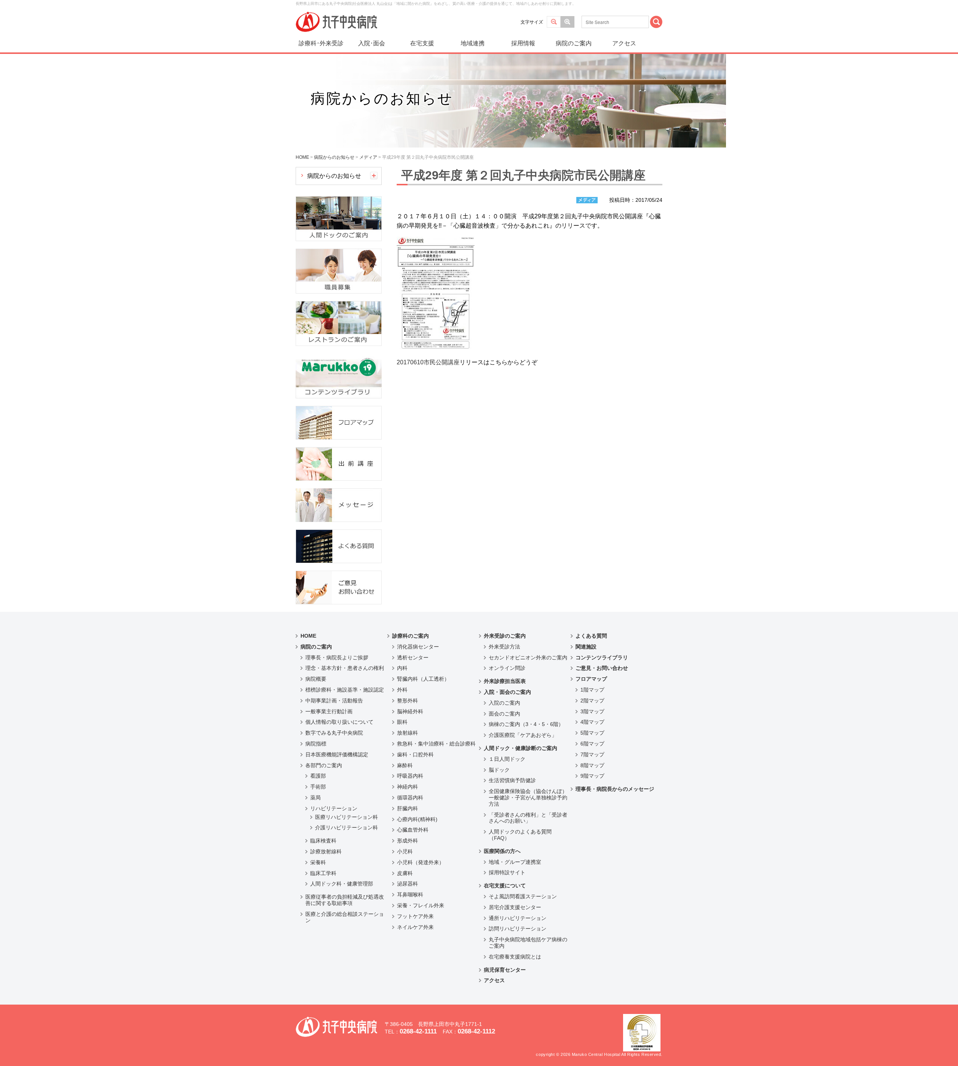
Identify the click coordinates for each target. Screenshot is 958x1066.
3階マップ (592, 711)
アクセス (624, 43)
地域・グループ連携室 (515, 862)
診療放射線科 (326, 851)
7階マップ (592, 754)
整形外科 (407, 701)
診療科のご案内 (410, 636)
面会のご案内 (504, 714)
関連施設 (586, 647)
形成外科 (407, 841)
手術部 (318, 787)
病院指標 (315, 744)
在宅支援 (422, 43)
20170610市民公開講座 (428, 362)
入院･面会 (371, 43)
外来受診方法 (504, 647)
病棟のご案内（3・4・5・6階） (526, 724)
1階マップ (592, 690)
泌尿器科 (407, 884)
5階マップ (592, 733)
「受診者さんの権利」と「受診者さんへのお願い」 (528, 818)
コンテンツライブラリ (602, 657)
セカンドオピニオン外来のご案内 (528, 657)
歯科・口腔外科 (415, 754)
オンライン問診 (507, 668)
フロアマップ (591, 679)
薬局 (315, 798)
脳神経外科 (410, 711)
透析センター (412, 657)
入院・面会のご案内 (507, 692)
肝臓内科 (407, 808)
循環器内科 (410, 798)
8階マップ (592, 765)
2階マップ (592, 701)
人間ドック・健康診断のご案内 (520, 748)
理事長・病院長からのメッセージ (615, 789)
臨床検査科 (323, 841)
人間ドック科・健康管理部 (341, 884)
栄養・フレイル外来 (420, 905)
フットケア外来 (415, 916)
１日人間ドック (507, 759)
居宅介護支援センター (515, 907)
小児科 (405, 851)
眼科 (402, 722)
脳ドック (499, 770)
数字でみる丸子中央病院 (334, 733)
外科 (402, 690)
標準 (554, 22)
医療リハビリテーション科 (346, 817)
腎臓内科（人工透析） (423, 679)
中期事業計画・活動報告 (334, 701)
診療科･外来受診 (321, 43)
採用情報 (523, 43)
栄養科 (318, 862)
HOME (308, 636)
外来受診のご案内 (505, 636)
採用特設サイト (507, 872)
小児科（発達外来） (420, 862)
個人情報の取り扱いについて (339, 722)
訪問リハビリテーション (517, 929)
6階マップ (592, 744)
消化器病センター (418, 647)
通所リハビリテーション (517, 918)
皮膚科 (405, 873)
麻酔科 (405, 765)
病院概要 (315, 679)
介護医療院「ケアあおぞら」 (523, 735)
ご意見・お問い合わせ (602, 668)
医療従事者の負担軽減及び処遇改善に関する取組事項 (344, 900)
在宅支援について (505, 886)
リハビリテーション (333, 808)
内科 (402, 668)
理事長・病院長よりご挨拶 (336, 657)
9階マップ (592, 776)
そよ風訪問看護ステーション (523, 896)
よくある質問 (591, 636)
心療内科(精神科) (417, 819)
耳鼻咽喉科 (410, 895)
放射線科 (407, 733)
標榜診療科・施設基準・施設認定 (344, 690)
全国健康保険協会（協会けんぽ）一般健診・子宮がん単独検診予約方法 (528, 797)
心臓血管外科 (412, 830)
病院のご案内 (574, 43)
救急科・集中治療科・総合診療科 (436, 744)
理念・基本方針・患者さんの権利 (344, 668)
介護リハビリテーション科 (346, 827)
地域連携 (473, 43)
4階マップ (592, 722)
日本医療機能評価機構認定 (336, 754)
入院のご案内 (504, 703)
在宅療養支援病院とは (515, 957)
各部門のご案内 (323, 765)
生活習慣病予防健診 (512, 780)
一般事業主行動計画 (329, 711)
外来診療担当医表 (505, 681)
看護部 (318, 776)
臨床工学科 (323, 873)
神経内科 (407, 787)
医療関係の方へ (502, 851)
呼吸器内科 (410, 776)
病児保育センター (505, 970)
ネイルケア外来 (415, 927)
